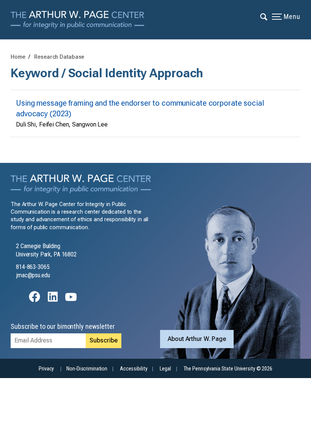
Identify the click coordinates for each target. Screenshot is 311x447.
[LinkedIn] (53, 300)
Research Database (59, 57)
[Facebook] (34, 300)
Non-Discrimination (86, 369)
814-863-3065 (33, 266)
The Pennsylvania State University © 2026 (228, 369)
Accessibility (133, 369)
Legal (165, 369)
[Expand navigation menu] (264, 16)
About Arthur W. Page (197, 338)
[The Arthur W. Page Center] (80, 20)
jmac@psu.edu (33, 275)
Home (18, 57)
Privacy (46, 369)
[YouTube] (71, 300)
